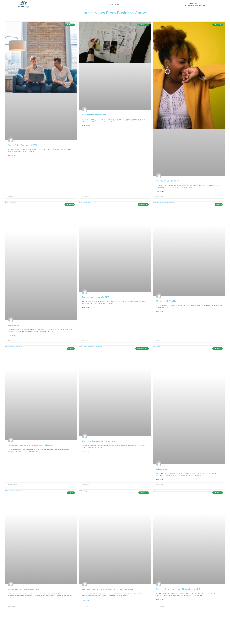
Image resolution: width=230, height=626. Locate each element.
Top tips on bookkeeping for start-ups (99, 441)
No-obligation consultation (94, 115)
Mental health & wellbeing (167, 301)
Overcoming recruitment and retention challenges (30, 445)
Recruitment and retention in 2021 (23, 589)
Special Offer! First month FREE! (22, 145)
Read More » (12, 156)
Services (116, 4)
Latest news (161, 469)
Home (111, 4)
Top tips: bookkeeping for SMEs (96, 297)
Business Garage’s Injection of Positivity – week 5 (178, 589)
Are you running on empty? (168, 181)
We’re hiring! (13, 325)
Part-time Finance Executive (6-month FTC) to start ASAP (107, 589)
